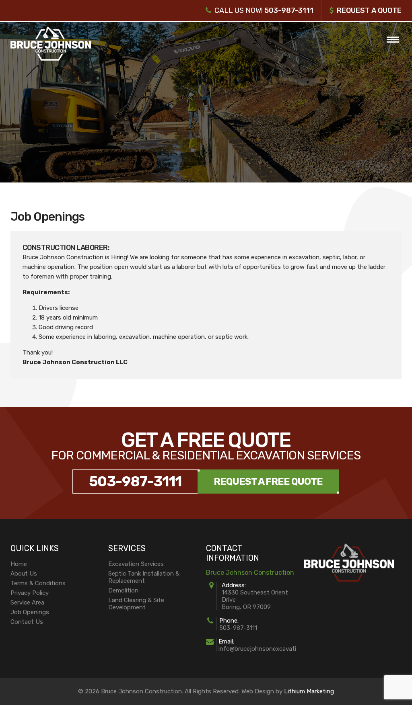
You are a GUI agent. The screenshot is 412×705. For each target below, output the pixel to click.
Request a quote (369, 10)
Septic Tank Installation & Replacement (143, 577)
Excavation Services (136, 564)
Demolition (123, 590)
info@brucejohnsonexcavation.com (267, 648)
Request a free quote (268, 481)
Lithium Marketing (309, 691)
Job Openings (29, 612)
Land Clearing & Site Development (136, 603)
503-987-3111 (288, 10)
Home (18, 564)
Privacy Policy (29, 592)
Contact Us (26, 621)
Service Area (27, 602)
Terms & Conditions (38, 583)
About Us (23, 573)
